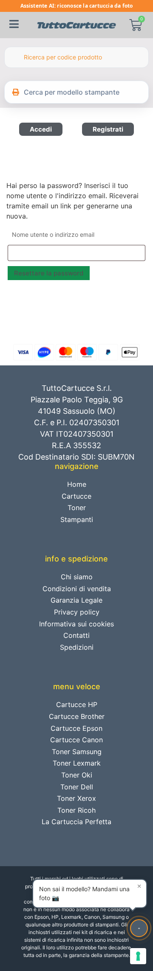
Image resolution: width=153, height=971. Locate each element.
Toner (77, 507)
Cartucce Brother (77, 716)
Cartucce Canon (76, 739)
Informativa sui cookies (76, 624)
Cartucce (76, 496)
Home (76, 484)
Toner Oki (76, 775)
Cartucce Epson (76, 728)
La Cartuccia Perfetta (76, 821)
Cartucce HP (76, 704)
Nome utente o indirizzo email (53, 234)
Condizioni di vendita (76, 588)
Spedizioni (77, 647)
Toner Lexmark (77, 763)
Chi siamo (77, 576)
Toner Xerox (76, 798)
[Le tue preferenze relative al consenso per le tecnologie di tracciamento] (138, 956)
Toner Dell (76, 787)
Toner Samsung (77, 751)
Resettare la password (48, 273)
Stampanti (76, 519)
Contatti (76, 635)
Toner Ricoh (76, 810)
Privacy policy (76, 612)
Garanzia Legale (76, 600)
